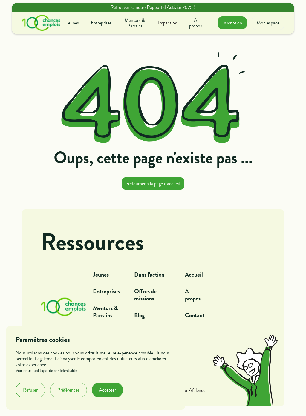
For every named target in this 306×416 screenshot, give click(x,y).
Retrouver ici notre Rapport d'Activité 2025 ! (153, 7)
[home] (41, 23)
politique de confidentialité (55, 370)
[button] (167, 23)
